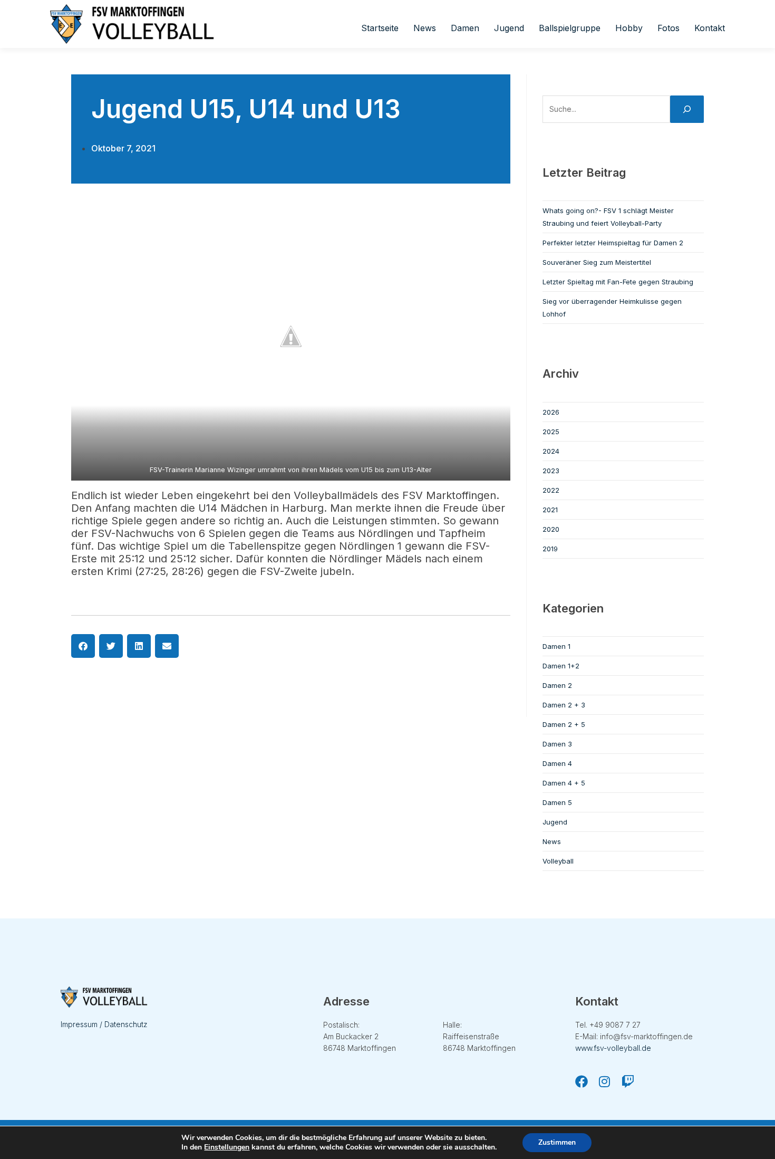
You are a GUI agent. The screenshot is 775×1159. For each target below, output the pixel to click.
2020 (550, 529)
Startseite (380, 28)
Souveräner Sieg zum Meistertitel (596, 262)
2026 (550, 412)
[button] (83, 646)
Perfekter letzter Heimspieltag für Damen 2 (612, 242)
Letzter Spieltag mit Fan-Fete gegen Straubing (617, 281)
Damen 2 (557, 685)
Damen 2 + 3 (563, 705)
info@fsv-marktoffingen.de (646, 1036)
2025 (550, 431)
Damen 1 (556, 646)
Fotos (668, 28)
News (424, 28)
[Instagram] (604, 1081)
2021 (550, 509)
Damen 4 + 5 (563, 783)
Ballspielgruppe (569, 28)
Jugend (509, 28)
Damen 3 (557, 744)
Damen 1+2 (560, 666)
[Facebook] (581, 1081)
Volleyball (558, 861)
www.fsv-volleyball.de (613, 1047)
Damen (465, 28)
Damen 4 (557, 763)
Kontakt (709, 28)
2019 (550, 548)
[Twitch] (628, 1081)
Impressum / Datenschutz (104, 1024)
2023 (550, 470)
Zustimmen (557, 1142)
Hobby (629, 28)
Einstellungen (226, 1147)
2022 (550, 490)
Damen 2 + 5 (563, 724)
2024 (550, 451)
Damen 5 (557, 802)
